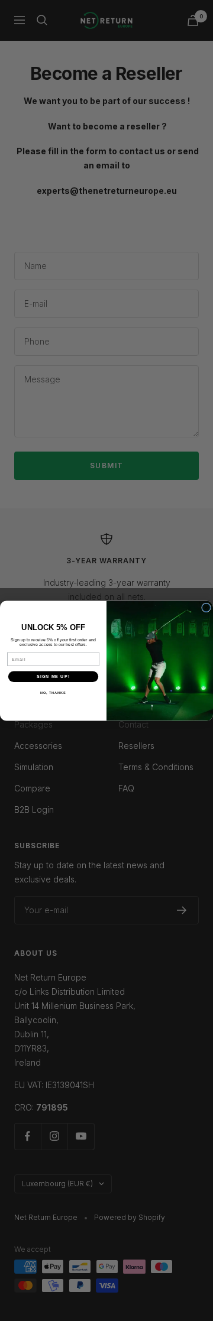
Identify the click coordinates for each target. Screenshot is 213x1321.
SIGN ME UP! (53, 676)
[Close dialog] (206, 607)
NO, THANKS (53, 692)
